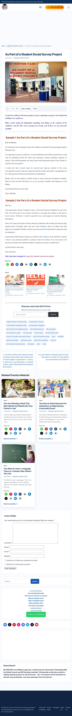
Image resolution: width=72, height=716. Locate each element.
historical (53, 340)
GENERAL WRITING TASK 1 (15, 46)
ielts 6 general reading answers (15, 344)
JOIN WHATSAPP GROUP (36, 608)
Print (35, 109)
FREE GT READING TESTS (36, 600)
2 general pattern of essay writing (16, 321)
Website (7, 556)
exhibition (43, 226)
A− (8, 109)
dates (53, 336)
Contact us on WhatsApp (36, 614)
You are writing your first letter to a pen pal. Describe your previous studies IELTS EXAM (35, 288)
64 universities (27, 333)
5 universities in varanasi (36, 321)
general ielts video (26, 340)
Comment (8, 543)
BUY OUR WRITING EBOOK (36, 590)
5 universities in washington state (16, 325)
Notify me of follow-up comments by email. (22, 560)
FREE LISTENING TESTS (36, 603)
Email (6, 552)
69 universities (38, 333)
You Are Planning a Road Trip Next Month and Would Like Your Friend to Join (18, 406)
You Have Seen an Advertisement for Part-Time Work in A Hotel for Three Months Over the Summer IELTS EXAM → (54, 357)
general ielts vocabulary (41, 340)
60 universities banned (37, 329)
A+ (17, 109)
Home (3, 46)
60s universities (51, 329)
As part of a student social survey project (18, 336)
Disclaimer (56, 707)
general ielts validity (12, 340)
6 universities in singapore (36, 325)
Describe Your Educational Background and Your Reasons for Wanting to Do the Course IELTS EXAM (14, 288)
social (44, 344)
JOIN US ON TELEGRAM (36, 610)
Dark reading (26, 109)
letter (38, 344)
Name (7, 547)
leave (26, 171)
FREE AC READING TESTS (36, 598)
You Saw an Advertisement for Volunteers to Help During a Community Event (53, 406)
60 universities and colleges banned (17, 329)
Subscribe (53, 314)
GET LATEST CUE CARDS (36, 605)
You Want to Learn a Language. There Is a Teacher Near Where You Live (17, 471)
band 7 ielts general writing (41, 336)
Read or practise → (11, 439)
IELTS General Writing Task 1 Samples (36, 596)
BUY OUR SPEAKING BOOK (36, 593)
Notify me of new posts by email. (18, 564)
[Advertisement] (36, 31)
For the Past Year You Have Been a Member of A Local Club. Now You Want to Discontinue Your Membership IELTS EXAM (56, 288)
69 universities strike (52, 333)
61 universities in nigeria (13, 333)
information (31, 344)
